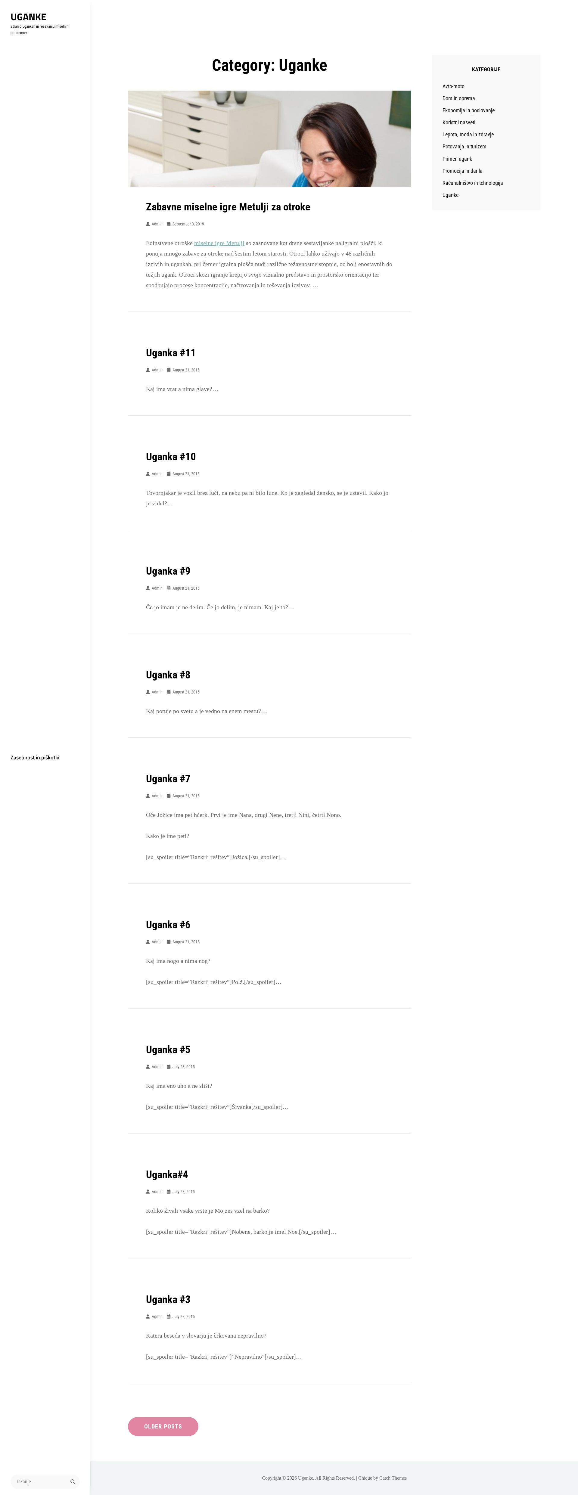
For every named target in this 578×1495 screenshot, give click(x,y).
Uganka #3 (168, 1299)
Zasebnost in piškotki (35, 757)
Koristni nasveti (459, 122)
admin (157, 224)
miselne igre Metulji (219, 243)
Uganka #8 (168, 675)
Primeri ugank (457, 159)
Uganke (28, 16)
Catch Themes (393, 1478)
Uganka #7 (168, 779)
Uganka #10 (171, 457)
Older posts (163, 1426)
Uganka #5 (168, 1050)
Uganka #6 (168, 925)
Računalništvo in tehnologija (473, 183)
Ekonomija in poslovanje (469, 110)
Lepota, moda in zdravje (468, 134)
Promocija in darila (463, 171)
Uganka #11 (171, 353)
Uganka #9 (168, 571)
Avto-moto (454, 86)
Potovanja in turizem (464, 146)
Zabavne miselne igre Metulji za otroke (228, 207)
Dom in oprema (459, 98)
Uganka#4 (167, 1174)
